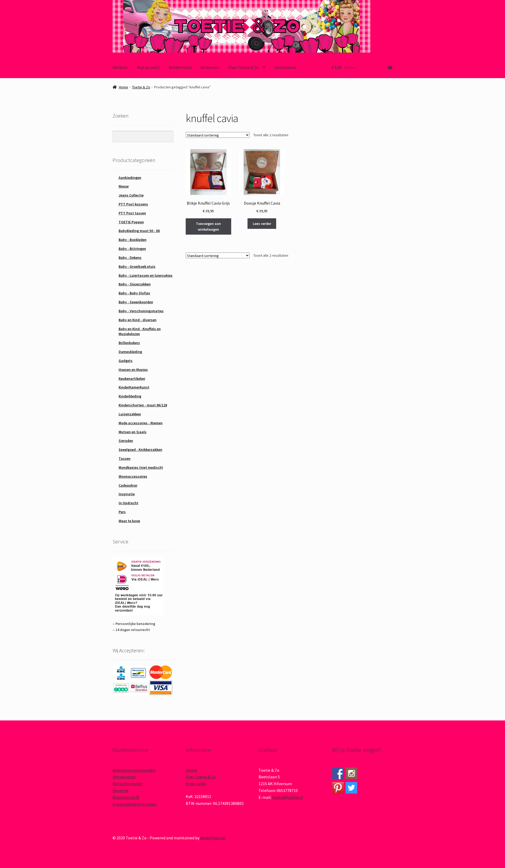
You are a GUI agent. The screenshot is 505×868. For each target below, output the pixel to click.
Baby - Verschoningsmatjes (141, 311)
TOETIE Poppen (131, 222)
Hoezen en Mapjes (133, 369)
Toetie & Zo (141, 87)
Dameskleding (130, 351)
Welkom (120, 67)
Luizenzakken (130, 414)
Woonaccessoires (133, 476)
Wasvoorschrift (126, 797)
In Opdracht (128, 503)
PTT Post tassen (132, 213)
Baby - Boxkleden (133, 239)
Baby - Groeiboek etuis (137, 266)
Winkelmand (180, 67)
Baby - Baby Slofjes (134, 293)
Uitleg (191, 770)
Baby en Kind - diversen (137, 319)
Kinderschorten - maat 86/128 (143, 405)
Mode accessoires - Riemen (141, 423)
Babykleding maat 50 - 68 (139, 230)
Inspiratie (127, 494)
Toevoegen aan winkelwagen (208, 226)
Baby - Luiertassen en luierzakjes (146, 275)
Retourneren (124, 776)
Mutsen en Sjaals (133, 432)
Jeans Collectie (131, 195)
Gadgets (126, 360)
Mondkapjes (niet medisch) (141, 467)
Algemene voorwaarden (134, 770)
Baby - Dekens (130, 257)
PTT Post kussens (133, 204)
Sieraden (126, 440)
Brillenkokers (129, 342)
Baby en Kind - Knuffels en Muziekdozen (140, 331)
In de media (196, 783)
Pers (122, 511)
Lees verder (262, 223)
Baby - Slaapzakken (135, 284)
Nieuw (124, 186)
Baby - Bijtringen (132, 248)
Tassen (124, 458)
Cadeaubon (128, 485)
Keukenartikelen (132, 378)
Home (123, 87)
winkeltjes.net (213, 837)
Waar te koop (129, 520)
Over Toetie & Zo (244, 67)
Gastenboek (285, 67)
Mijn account (148, 67)
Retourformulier (128, 783)
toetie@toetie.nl (287, 797)
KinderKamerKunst (134, 387)
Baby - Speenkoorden (136, 302)
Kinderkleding (130, 396)
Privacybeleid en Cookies (135, 804)
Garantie (120, 790)
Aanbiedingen (130, 177)
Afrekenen (210, 67)
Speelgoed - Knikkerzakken (140, 449)
